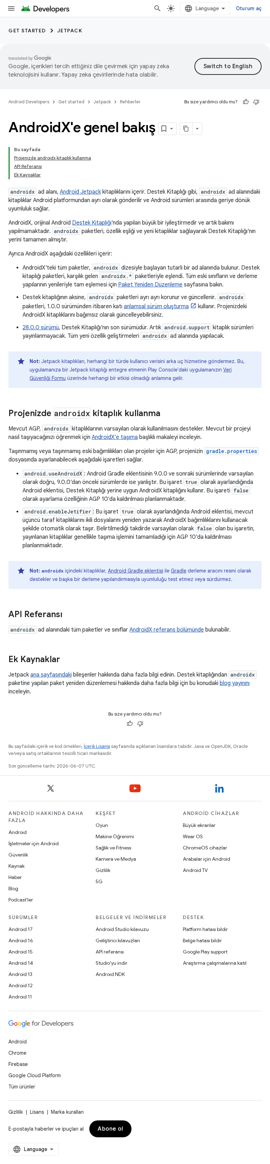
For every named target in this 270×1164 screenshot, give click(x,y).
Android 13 (20, 974)
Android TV (195, 870)
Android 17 (20, 929)
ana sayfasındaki (51, 674)
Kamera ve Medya (116, 859)
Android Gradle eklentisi (135, 571)
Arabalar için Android (206, 859)
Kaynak (16, 866)
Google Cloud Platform (34, 1075)
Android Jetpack (80, 191)
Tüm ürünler (21, 1087)
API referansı (110, 952)
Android (17, 832)
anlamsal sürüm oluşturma (156, 306)
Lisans (37, 1112)
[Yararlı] (245, 102)
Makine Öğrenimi (115, 836)
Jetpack (70, 30)
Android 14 (20, 963)
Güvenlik (18, 855)
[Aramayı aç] (157, 8)
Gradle (178, 571)
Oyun (102, 825)
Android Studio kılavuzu (122, 929)
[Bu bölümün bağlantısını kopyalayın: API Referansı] (69, 615)
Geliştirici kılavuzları (118, 940)
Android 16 (20, 940)
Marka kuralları (67, 1112)
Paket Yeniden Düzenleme (150, 284)
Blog (13, 888)
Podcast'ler (20, 900)
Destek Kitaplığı (91, 222)
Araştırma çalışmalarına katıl (214, 963)
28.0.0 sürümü (40, 327)
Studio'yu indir (111, 963)
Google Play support (205, 952)
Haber (15, 877)
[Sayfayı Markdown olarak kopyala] (186, 129)
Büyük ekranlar (199, 825)
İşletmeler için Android (33, 843)
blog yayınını (235, 683)
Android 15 (20, 952)
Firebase (18, 1064)
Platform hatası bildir (205, 929)
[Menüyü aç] (11, 8)
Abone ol (110, 1128)
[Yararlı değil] (256, 102)
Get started (27, 30)
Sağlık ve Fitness (113, 848)
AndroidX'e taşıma (115, 437)
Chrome (17, 1053)
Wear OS (193, 836)
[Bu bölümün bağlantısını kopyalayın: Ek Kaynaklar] (67, 660)
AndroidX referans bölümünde (166, 629)
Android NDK (110, 974)
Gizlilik (103, 870)
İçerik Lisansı (97, 746)
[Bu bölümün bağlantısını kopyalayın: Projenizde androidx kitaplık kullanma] (167, 414)
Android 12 (20, 985)
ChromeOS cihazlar (205, 848)
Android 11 (20, 997)
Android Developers (28, 102)
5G (99, 881)
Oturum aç (249, 8)
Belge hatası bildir (202, 940)
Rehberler (130, 102)
